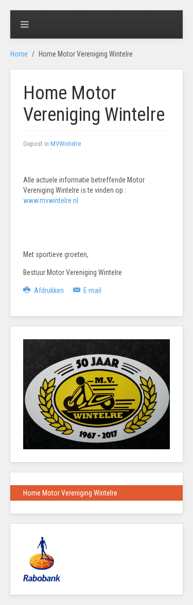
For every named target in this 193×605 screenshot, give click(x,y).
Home (19, 54)
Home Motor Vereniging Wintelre (70, 493)
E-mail (91, 290)
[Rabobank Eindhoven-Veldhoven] (41, 558)
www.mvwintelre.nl (50, 200)
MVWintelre (65, 144)
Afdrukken (48, 290)
